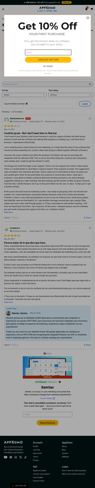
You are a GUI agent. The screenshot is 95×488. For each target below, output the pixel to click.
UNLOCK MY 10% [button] (48, 59)
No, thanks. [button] (48, 66)
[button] (87, 17)
